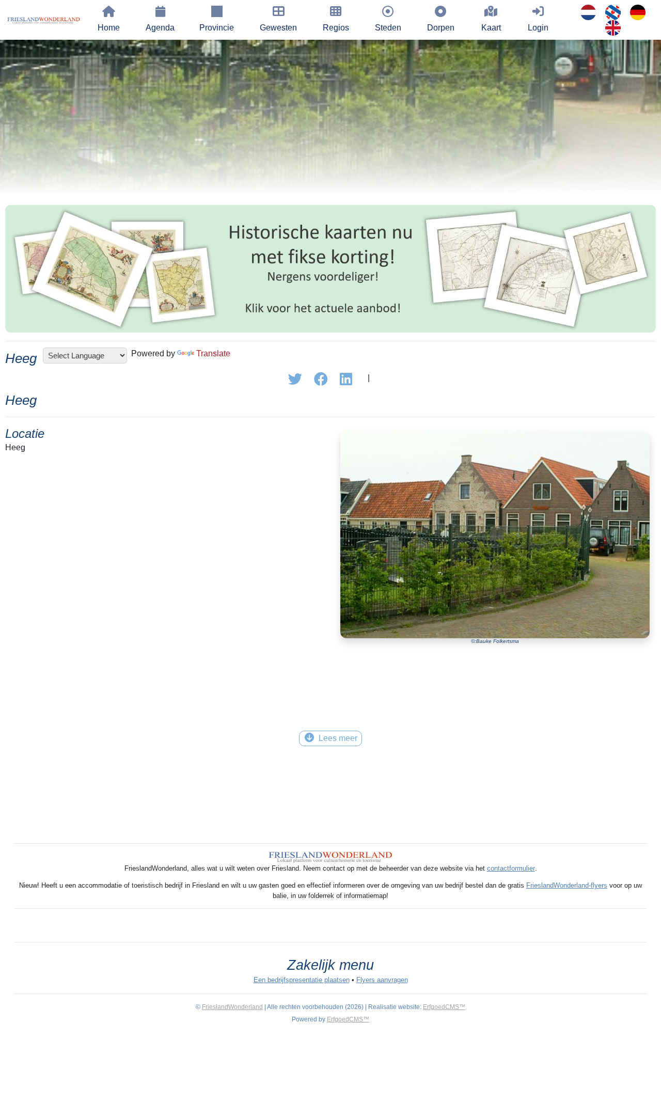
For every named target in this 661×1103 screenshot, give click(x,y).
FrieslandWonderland (232, 1007)
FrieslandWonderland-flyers (566, 885)
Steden (388, 27)
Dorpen (440, 27)
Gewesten (278, 27)
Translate (213, 353)
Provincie (216, 27)
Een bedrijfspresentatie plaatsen (302, 980)
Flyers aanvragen (382, 980)
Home (109, 27)
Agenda (160, 27)
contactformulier (511, 868)
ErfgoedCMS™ (444, 1007)
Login (538, 27)
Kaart (491, 27)
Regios (336, 27)
